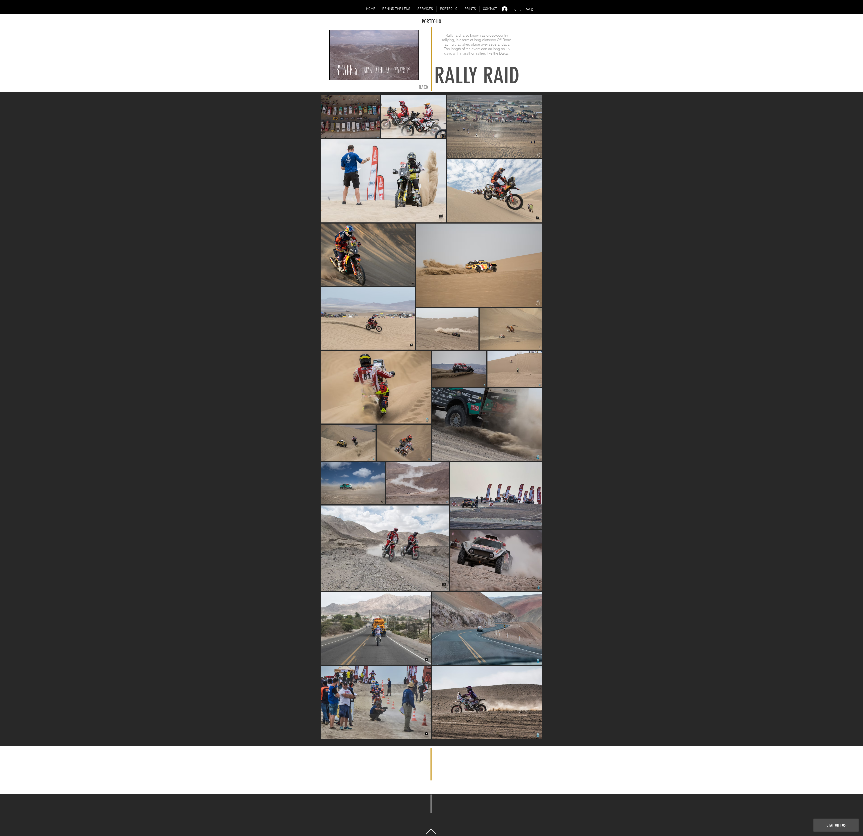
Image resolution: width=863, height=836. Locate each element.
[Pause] (335, 74)
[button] (531, 9)
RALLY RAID (476, 75)
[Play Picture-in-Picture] (405, 74)
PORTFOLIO (431, 21)
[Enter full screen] (413, 74)
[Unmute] (342, 74)
